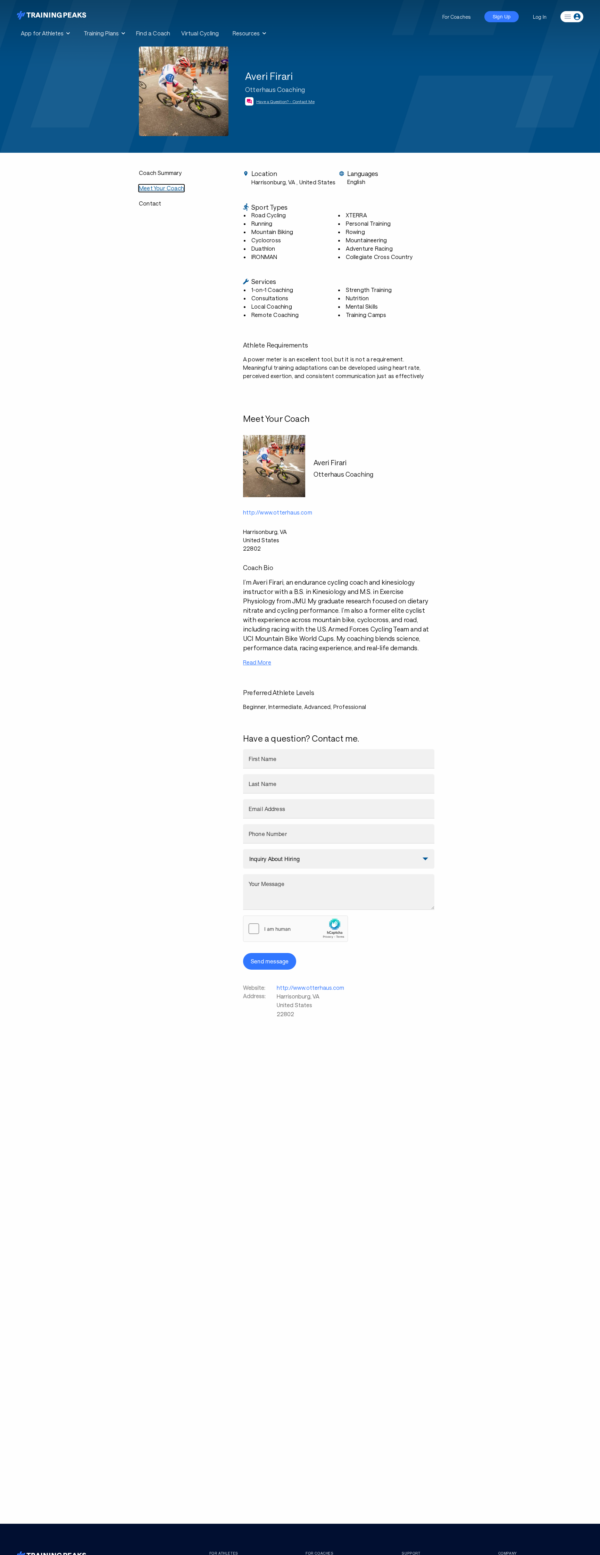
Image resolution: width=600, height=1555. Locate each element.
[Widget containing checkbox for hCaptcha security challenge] (295, 929)
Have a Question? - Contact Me (285, 101)
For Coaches (456, 17)
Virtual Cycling (200, 33)
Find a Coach (153, 33)
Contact (150, 203)
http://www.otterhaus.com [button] (277, 512)
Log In (540, 17)
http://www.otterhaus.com (310, 987)
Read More (257, 662)
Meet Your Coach (161, 188)
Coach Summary (160, 172)
